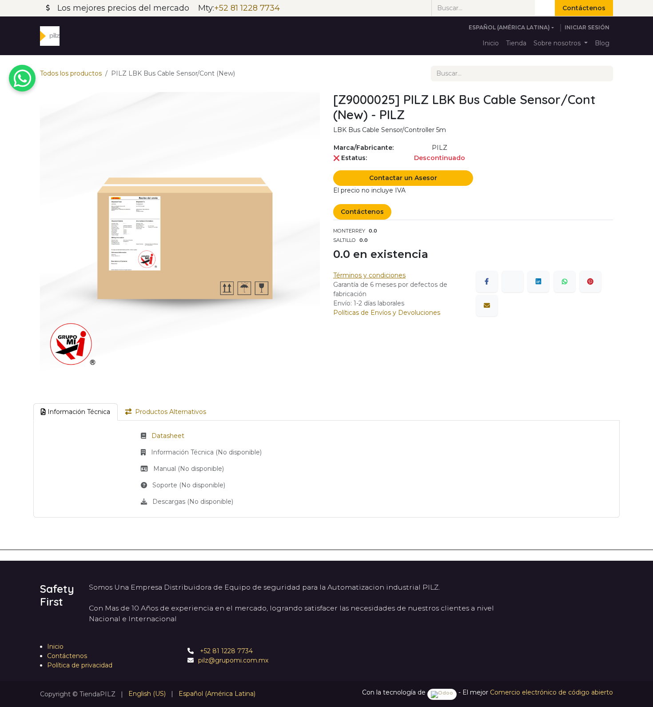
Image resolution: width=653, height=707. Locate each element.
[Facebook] (487, 281)
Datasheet (167, 436)
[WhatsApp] (564, 281)
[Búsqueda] (545, 8)
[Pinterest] (590, 281)
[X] (512, 281)
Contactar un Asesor (403, 178)
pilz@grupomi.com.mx (233, 660)
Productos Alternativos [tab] (170, 412)
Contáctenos (583, 8)
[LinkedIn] (538, 281)
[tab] (75, 412)
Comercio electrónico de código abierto (551, 692)
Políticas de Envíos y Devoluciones (386, 313)
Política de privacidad (79, 665)
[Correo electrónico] (487, 305)
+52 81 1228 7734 (225, 651)
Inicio (55, 647)
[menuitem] (490, 43)
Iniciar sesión (587, 27)
